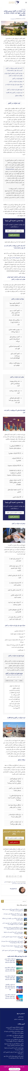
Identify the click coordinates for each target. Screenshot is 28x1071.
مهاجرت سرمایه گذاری (16, 883)
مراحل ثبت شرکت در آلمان (15, 81)
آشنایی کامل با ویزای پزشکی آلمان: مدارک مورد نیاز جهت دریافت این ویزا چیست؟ (12, 942)
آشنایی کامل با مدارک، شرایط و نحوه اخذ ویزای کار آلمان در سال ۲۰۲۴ (12, 946)
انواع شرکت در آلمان (17, 78)
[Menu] (26, 2)
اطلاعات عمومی (23, 883)
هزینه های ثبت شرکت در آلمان (14, 90)
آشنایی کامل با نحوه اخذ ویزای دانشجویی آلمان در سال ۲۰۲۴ (12, 937)
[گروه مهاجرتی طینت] (14, 2)
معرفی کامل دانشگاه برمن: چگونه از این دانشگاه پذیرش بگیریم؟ (12, 919)
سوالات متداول (18, 96)
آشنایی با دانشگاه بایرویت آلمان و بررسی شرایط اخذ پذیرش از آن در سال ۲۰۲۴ (12, 910)
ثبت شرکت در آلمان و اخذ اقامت (14, 93)
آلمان (5, 882)
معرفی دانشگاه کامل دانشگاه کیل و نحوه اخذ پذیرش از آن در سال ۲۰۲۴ (13, 914)
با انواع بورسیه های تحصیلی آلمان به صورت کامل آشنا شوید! (12, 951)
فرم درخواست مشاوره (18, 1019)
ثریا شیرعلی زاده (13, 18)
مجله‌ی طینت (23, 9)
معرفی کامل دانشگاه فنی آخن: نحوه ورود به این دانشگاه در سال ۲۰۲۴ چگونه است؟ (13, 923)
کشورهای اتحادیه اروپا (14, 258)
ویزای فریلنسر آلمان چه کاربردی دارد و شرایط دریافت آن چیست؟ (13, 933)
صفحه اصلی (20, 1017)
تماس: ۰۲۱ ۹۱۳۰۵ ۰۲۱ (14, 1069)
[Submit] (2, 901)
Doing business (10, 169)
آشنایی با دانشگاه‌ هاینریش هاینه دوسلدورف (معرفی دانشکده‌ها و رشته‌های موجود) (13, 928)
